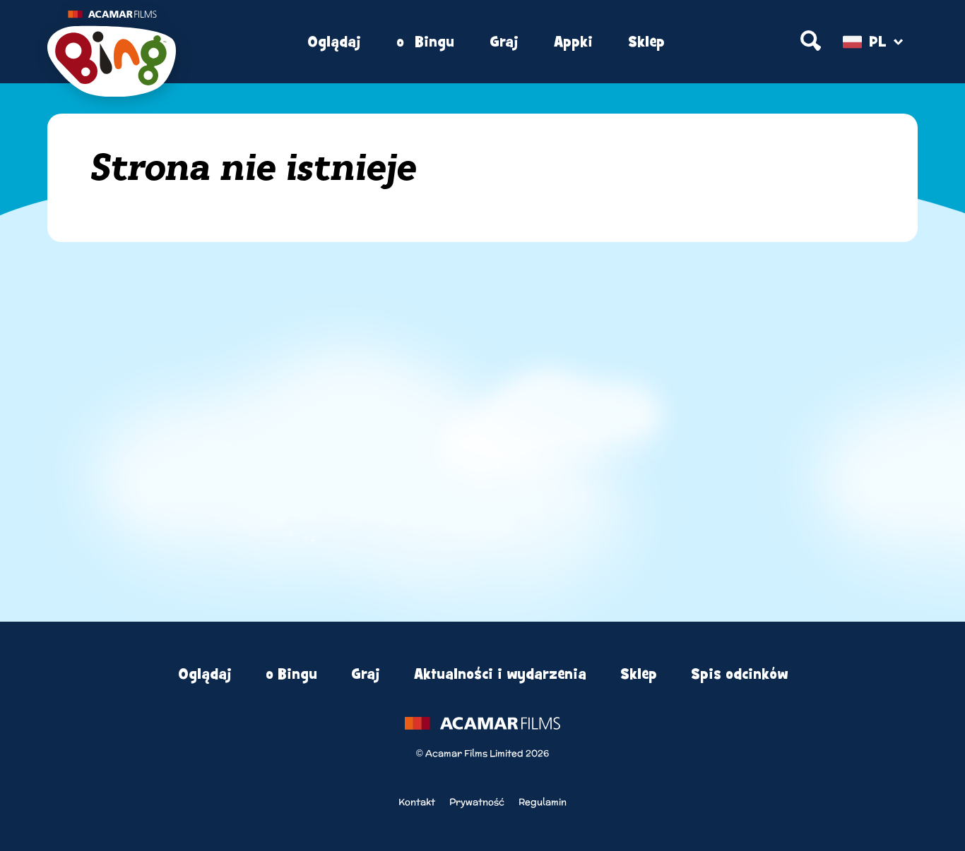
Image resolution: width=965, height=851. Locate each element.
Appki (573, 42)
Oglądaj (334, 42)
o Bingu (425, 42)
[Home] (163, 42)
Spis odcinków (739, 674)
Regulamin (543, 802)
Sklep (646, 42)
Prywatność (476, 802)
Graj (504, 42)
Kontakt (416, 802)
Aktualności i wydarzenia (500, 674)
